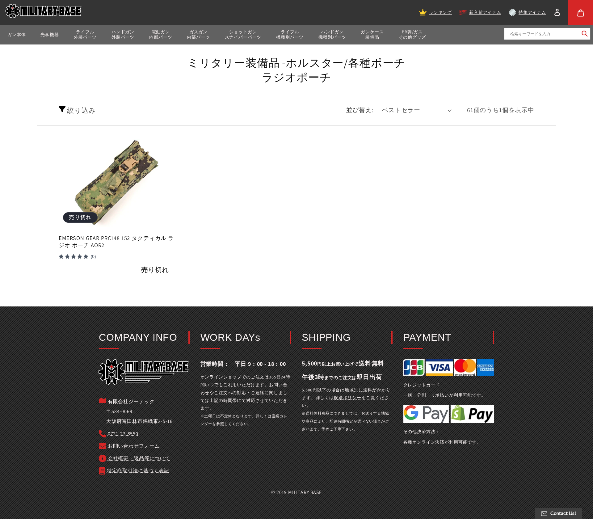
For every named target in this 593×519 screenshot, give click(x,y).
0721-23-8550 (123, 433)
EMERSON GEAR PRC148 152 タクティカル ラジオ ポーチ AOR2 (116, 241)
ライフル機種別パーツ (290, 34)
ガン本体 (16, 34)
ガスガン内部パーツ (198, 34)
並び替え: (359, 110)
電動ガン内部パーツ (160, 34)
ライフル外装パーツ (85, 34)
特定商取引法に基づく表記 (138, 470)
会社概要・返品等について (139, 458)
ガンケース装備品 (372, 34)
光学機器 (49, 34)
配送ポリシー (347, 397)
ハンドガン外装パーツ (122, 34)
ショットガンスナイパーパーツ (243, 34)
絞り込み (80, 110)
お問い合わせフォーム (134, 446)
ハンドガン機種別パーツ (332, 34)
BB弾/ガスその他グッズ (412, 34)
